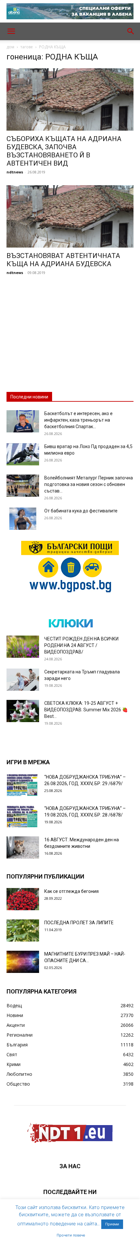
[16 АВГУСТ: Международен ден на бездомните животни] (23, 847)
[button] (11, 31)
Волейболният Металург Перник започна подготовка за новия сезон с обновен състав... (88, 484)
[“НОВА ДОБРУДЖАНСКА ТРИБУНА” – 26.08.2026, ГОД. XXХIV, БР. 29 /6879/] (23, 785)
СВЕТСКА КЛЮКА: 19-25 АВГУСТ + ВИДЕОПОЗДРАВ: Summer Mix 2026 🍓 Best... (86, 710)
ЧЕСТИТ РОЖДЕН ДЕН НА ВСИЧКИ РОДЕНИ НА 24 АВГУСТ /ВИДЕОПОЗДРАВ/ (81, 645)
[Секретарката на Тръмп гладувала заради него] (23, 680)
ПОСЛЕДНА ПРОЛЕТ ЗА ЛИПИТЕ (79, 922)
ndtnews (15, 172)
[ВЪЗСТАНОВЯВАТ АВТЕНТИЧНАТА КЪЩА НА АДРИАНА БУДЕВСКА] (70, 216)
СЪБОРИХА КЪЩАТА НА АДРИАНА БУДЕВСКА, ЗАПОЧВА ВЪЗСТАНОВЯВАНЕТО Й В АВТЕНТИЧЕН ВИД (64, 151)
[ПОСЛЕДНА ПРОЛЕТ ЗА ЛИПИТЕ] (23, 930)
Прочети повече (71, 1235)
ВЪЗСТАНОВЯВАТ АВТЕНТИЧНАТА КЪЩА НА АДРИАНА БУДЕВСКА (63, 260)
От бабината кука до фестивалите (81, 510)
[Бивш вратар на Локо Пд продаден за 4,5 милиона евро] (23, 454)
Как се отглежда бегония (71, 891)
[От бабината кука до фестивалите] (23, 519)
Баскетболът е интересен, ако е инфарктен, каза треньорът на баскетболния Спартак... (78, 420)
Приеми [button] (112, 1224)
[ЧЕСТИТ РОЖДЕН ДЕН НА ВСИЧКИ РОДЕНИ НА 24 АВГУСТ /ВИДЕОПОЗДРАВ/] (23, 647)
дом (10, 47)
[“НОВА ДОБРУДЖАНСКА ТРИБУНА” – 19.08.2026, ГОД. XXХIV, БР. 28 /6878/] (23, 816)
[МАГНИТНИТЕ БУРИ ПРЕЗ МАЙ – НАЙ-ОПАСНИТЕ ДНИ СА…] (23, 962)
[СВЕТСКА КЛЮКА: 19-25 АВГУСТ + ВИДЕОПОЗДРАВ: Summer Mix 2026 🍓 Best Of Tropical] (23, 711)
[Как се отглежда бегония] (23, 899)
